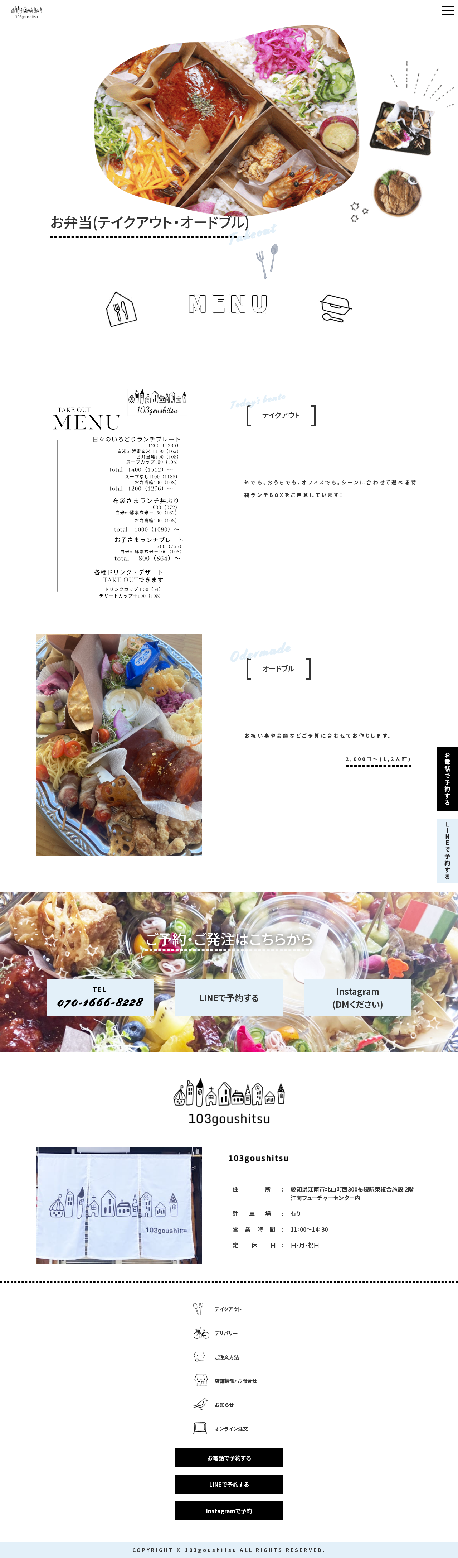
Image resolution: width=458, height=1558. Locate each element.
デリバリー (226, 1333)
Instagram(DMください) (357, 997)
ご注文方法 (227, 1357)
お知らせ (224, 1404)
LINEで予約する (229, 997)
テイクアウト (228, 1309)
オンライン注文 (231, 1428)
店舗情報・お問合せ (236, 1380)
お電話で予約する (229, 1457)
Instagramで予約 (229, 1510)
